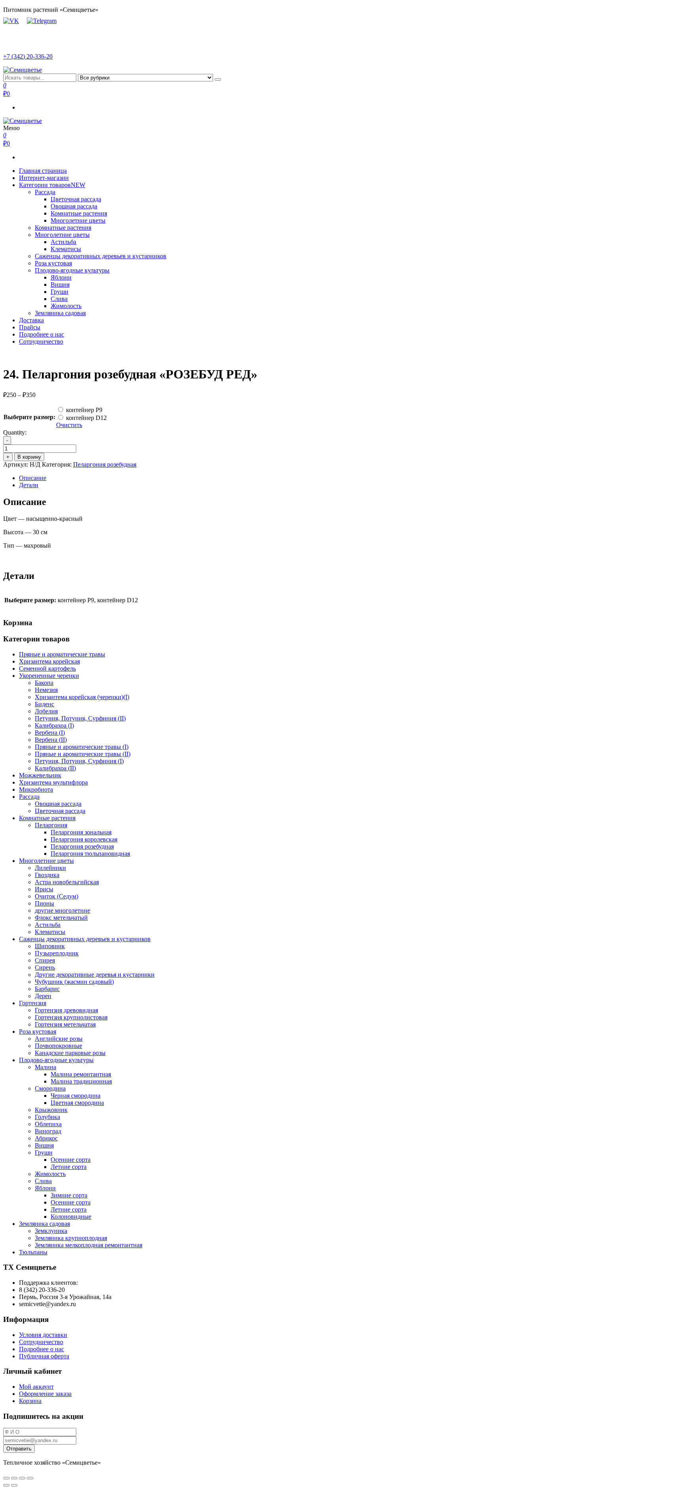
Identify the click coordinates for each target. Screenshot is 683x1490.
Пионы (44, 903)
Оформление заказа (45, 1393)
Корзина (30, 1400)
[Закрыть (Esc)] (6, 1478)
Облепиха (48, 1124)
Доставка (31, 320)
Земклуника (51, 1230)
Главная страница (43, 170)
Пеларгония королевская (84, 839)
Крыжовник (51, 1109)
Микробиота (36, 789)
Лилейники (50, 867)
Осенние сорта (71, 1159)
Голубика (47, 1117)
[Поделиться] (14, 1478)
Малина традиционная (81, 1081)
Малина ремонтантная (81, 1074)
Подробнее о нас (41, 334)
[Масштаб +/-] (30, 1478)
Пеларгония (51, 825)
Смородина (50, 1088)
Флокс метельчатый (61, 917)
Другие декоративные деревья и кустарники (95, 974)
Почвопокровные (58, 1045)
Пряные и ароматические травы (62, 654)
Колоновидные (71, 1216)
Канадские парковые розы (70, 1052)
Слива (59, 298)
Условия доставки (43, 1334)
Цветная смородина (77, 1102)
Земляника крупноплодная (71, 1238)
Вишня (60, 284)
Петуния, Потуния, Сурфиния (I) (79, 761)
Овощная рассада (74, 206)
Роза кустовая (53, 263)
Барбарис (47, 988)
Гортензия (32, 1003)
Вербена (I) (50, 732)
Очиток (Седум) (56, 896)
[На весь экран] (22, 1478)
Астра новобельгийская (67, 882)
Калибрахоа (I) (54, 725)
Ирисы (44, 889)
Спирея (45, 960)
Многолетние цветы (78, 220)
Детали (28, 485)
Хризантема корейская (49, 661)
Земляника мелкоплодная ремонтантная (88, 1245)
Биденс (44, 704)
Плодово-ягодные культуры (72, 270)
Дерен (43, 996)
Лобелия (46, 711)
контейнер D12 (86, 417)
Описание (32, 478)
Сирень (45, 967)
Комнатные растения (79, 213)
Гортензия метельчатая (65, 1024)
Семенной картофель (47, 668)
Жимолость (66, 306)
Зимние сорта (69, 1195)
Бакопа (44, 682)
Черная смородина (75, 1095)
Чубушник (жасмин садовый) (74, 981)
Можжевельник (40, 775)
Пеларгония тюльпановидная (90, 853)
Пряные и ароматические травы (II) (82, 754)
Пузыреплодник (57, 953)
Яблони (61, 277)
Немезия (46, 689)
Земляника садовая (60, 313)
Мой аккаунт (36, 1386)
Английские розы (59, 1038)
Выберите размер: (29, 417)
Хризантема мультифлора (53, 782)
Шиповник (50, 946)
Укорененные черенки (49, 675)
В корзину (29, 457)
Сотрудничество (41, 341)
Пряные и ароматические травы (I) (81, 746)
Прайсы (29, 327)
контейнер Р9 (84, 410)
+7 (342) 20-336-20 (28, 56)
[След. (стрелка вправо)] (14, 1485)
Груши (59, 291)
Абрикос (46, 1138)
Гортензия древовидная (66, 1010)
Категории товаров (52, 185)
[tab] (349, 478)
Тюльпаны (33, 1252)
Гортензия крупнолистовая (71, 1017)
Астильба (63, 241)
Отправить (19, 1449)
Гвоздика (47, 875)
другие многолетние (62, 910)
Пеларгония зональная (81, 832)
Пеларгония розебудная (104, 464)
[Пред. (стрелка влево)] (6, 1485)
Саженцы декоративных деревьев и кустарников (100, 256)
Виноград (48, 1131)
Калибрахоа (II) (55, 768)
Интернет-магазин (44, 177)
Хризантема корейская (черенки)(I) (82, 697)
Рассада (45, 192)
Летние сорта (69, 1166)
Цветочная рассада (76, 199)
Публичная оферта (44, 1356)
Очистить (69, 425)
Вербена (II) (51, 739)
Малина (45, 1067)
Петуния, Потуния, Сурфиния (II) (80, 718)
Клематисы (66, 249)
